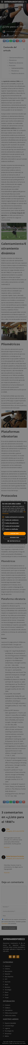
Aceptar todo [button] (14, 533)
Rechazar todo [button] (14, 537)
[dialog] (14, 522)
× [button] (24, 503)
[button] (14, 541)
